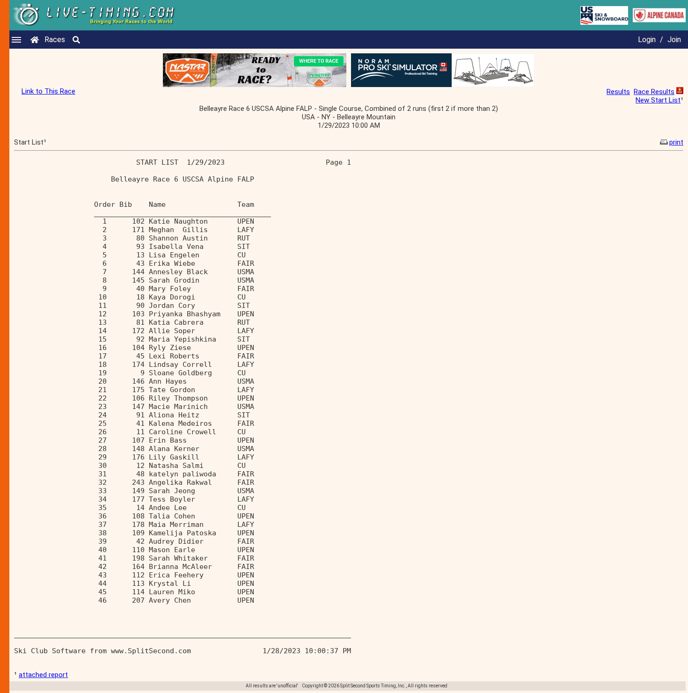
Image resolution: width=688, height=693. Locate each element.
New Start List (658, 100)
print (676, 142)
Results (618, 92)
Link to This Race (48, 91)
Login (647, 39)
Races (54, 39)
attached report (43, 675)
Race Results (654, 92)
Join (674, 39)
